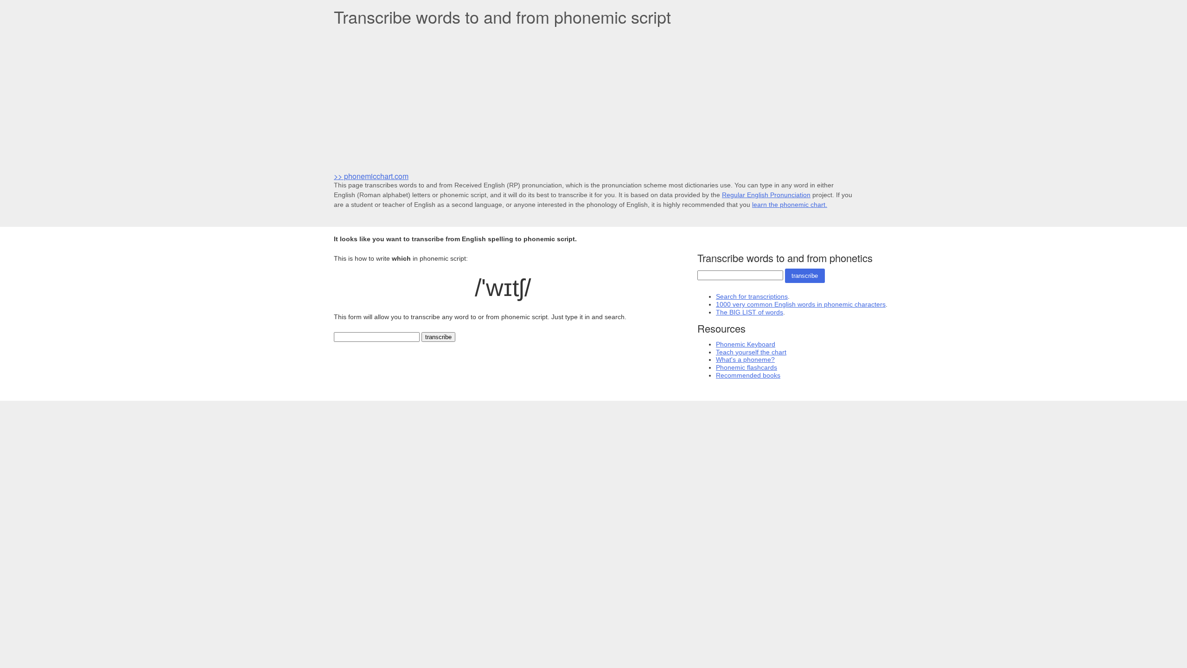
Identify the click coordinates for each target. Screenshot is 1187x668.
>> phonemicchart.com (371, 176)
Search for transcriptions (752, 296)
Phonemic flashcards (746, 367)
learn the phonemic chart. (789, 204)
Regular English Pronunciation (766, 195)
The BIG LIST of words (749, 312)
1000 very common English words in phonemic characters (801, 304)
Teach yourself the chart (751, 352)
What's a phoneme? (745, 359)
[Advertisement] (593, 98)
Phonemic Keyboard (745, 344)
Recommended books (748, 375)
